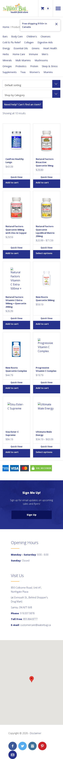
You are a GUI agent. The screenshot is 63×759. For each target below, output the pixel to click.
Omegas (7, 66)
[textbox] (31, 95)
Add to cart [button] (12, 182)
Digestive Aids (45, 42)
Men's (45, 54)
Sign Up (31, 514)
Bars (5, 36)
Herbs (6, 54)
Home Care (19, 54)
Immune (33, 54)
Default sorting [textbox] (13, 85)
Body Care (17, 36)
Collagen (29, 42)
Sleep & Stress (50, 66)
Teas (23, 72)
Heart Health (50, 48)
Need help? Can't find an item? (22, 104)
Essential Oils (21, 48)
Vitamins (48, 72)
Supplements (10, 72)
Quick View (16, 177)
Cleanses (45, 36)
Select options (44, 253)
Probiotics (20, 66)
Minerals (7, 60)
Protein (34, 66)
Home (6, 27)
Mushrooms (41, 60)
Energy (6, 48)
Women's (35, 72)
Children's (32, 36)
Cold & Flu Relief (11, 42)
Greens (35, 48)
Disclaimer (35, 733)
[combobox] (31, 84)
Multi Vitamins (23, 60)
